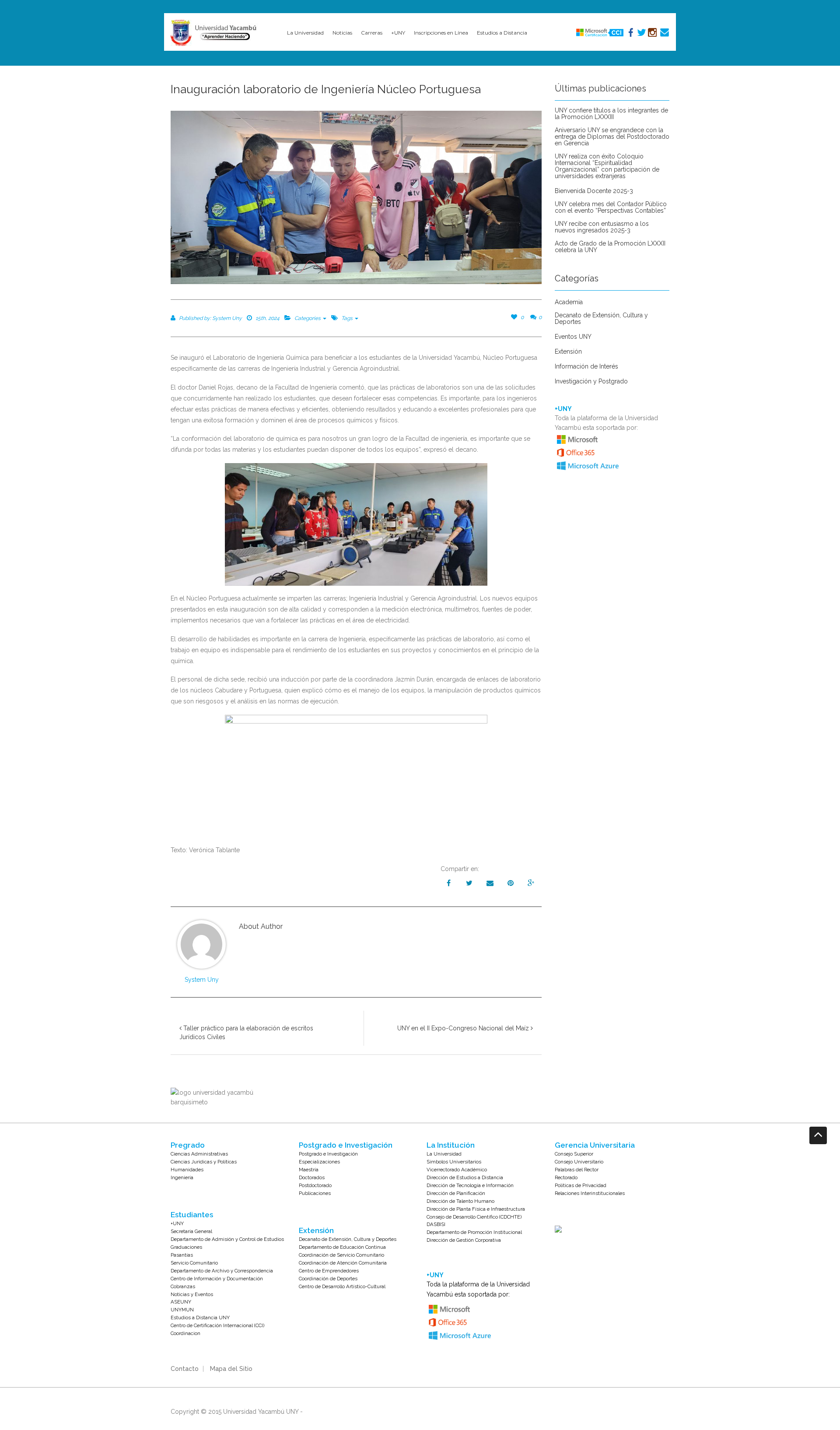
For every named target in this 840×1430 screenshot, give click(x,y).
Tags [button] (347, 318)
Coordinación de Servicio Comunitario (341, 1255)
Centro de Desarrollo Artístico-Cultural (342, 1286)
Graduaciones (186, 1247)
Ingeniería (182, 1177)
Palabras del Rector (576, 1169)
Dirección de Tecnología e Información (470, 1185)
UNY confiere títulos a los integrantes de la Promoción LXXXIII (611, 113)
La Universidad (444, 1154)
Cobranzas (183, 1286)
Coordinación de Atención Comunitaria (343, 1263)
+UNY (177, 1223)
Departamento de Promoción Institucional (474, 1232)
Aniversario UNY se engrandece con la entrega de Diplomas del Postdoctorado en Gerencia (612, 137)
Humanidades (187, 1169)
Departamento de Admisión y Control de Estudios (227, 1239)
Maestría (308, 1169)
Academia (569, 302)
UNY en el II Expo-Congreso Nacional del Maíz (464, 1028)
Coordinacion (185, 1333)
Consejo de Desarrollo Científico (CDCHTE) (474, 1217)
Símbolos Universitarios (454, 1162)
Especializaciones (319, 1162)
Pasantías (182, 1255)
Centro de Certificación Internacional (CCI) (217, 1325)
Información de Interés (586, 366)
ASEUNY (181, 1302)
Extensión (568, 351)
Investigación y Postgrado (591, 381)
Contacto (185, 1368)
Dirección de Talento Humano (460, 1201)
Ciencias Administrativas (199, 1154)
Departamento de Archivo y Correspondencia (222, 1271)
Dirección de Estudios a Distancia (465, 1177)
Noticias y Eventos (192, 1294)
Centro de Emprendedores (329, 1271)
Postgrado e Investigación (328, 1154)
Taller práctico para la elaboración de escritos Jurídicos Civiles (246, 1032)
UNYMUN (182, 1310)
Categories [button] (308, 318)
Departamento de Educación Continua (342, 1247)
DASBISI (436, 1224)
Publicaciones (315, 1193)
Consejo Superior (574, 1154)
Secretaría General (191, 1231)
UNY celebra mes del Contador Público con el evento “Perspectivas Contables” (611, 207)
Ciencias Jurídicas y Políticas (204, 1162)
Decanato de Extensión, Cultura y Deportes (601, 318)
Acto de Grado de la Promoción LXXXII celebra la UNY (610, 246)
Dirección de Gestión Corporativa (464, 1240)
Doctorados (312, 1177)
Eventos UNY (573, 337)
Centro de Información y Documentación (217, 1278)
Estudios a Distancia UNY (200, 1317)
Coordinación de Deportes (328, 1278)
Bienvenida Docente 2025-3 (594, 191)
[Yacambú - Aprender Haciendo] (215, 33)
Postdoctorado (315, 1185)
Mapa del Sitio (231, 1368)
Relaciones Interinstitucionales (590, 1193)
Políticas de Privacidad (580, 1185)
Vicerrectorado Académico (457, 1169)
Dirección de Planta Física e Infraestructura (476, 1209)
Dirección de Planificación (456, 1193)
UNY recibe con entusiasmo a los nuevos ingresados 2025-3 (602, 227)
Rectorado (566, 1177)
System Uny (202, 979)
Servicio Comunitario (194, 1263)
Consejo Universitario (579, 1162)
